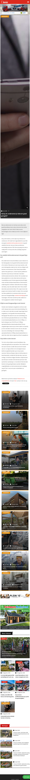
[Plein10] (15, 596)
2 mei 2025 (4, 211)
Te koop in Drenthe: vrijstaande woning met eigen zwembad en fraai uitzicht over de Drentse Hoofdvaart (21, 754)
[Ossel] (15, 617)
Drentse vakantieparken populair (10, 427)
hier (15, 381)
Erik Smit (7, 404)
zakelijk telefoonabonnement (15, 243)
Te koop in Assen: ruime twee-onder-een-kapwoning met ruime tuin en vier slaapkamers (21, 734)
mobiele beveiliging (20, 295)
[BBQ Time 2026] (15, 9)
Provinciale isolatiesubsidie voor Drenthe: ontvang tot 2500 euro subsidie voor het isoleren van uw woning (14, 446)
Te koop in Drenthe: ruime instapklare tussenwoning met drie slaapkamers (21, 743)
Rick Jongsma (8, 584)
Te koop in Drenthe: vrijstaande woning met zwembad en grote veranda (21, 764)
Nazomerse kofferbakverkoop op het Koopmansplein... (22, 696)
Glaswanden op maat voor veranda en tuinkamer (14, 467)
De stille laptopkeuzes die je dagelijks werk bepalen (15, 548)
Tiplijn (27, 777)
